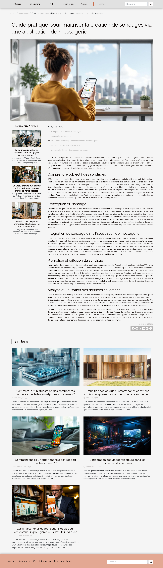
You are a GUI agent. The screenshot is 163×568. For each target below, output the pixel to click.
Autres (102, 4)
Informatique (68, 4)
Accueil (13, 13)
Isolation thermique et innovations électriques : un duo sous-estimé (26, 224)
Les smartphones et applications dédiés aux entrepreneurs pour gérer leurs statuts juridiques (45, 530)
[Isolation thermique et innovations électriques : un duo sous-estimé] (26, 210)
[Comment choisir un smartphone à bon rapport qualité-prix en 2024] (46, 436)
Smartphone (35, 4)
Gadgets (18, 4)
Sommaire (56, 126)
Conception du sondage (61, 136)
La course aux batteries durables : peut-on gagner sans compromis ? (27, 152)
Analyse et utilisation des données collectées (69, 150)
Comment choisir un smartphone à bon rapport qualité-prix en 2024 (45, 461)
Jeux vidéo (85, 4)
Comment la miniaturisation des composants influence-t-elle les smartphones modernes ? (45, 392)
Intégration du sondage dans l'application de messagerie (74, 141)
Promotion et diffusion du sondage (65, 145)
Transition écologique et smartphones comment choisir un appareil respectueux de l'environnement (117, 392)
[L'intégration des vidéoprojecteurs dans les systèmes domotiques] (117, 436)
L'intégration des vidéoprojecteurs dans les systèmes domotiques (117, 461)
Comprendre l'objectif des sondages (66, 131)
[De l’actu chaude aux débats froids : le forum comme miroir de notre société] (26, 174)
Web (51, 4)
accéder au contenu (66, 198)
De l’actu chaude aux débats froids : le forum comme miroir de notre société (27, 188)
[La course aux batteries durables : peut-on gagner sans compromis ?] (26, 138)
